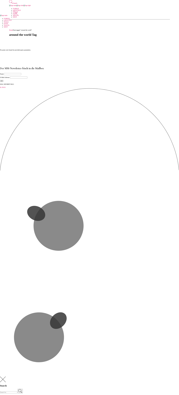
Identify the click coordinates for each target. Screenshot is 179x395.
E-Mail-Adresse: (5, 77)
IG (1, 87)
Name (2, 74)
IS (5, 87)
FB (3, 87)
